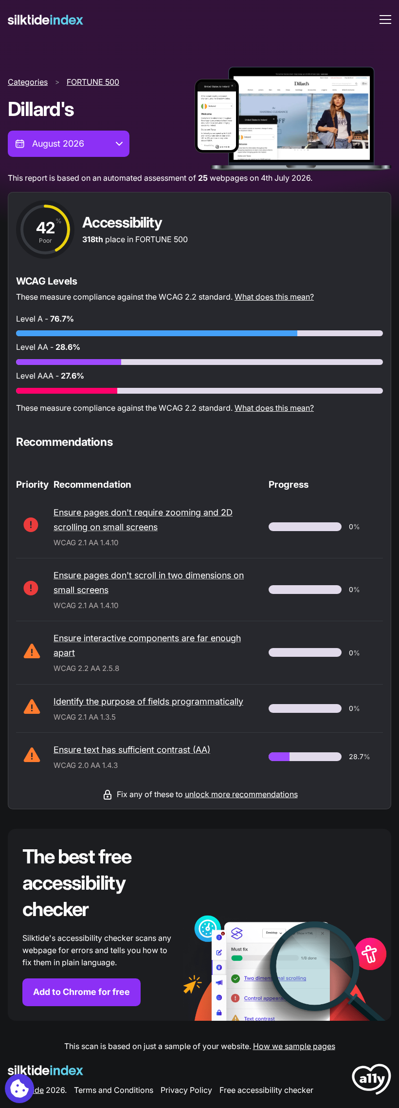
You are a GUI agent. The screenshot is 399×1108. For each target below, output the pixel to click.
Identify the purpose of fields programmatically (148, 701)
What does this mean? (274, 297)
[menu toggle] (385, 19)
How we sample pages (294, 1046)
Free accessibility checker (266, 1090)
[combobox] (68, 144)
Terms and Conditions (113, 1090)
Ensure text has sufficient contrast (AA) (132, 750)
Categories (28, 82)
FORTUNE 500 (93, 82)
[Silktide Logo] (45, 1070)
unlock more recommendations (241, 794)
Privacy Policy (186, 1090)
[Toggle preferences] (19, 1088)
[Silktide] (45, 20)
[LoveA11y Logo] (371, 1081)
